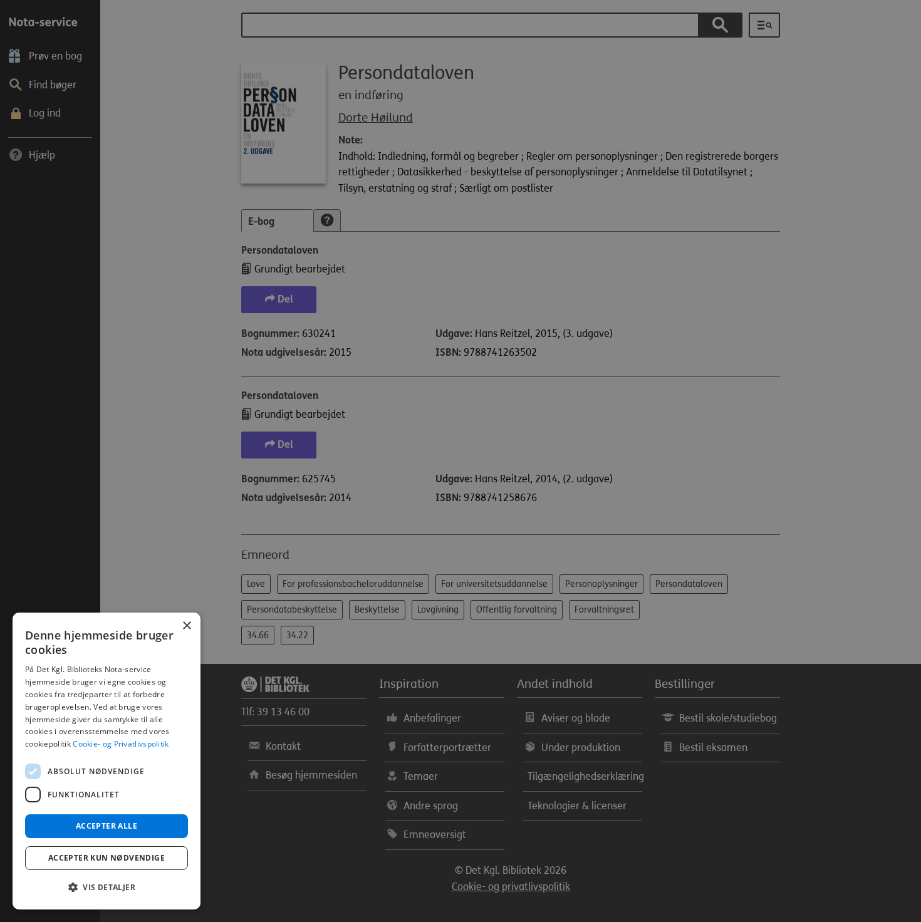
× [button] (186, 626)
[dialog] (106, 761)
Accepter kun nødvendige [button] (106, 857)
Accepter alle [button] (106, 826)
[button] (106, 887)
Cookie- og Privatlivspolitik (121, 743)
